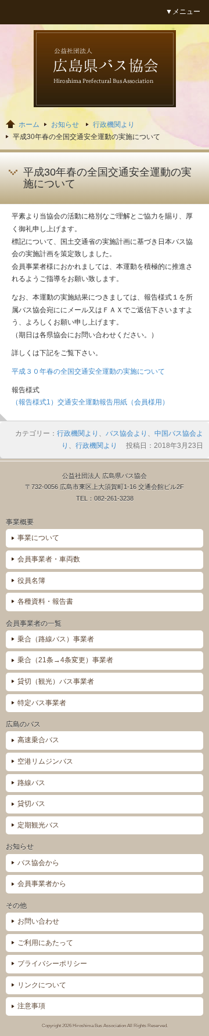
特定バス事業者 (41, 703)
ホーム (29, 125)
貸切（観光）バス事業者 (55, 681)
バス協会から (38, 863)
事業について (38, 538)
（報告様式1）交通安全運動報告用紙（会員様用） (90, 402)
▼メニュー (182, 12)
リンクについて (41, 985)
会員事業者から (41, 884)
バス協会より (126, 433)
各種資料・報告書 (45, 601)
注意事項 (31, 1006)
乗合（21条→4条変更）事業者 (65, 660)
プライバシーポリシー (52, 964)
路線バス (31, 783)
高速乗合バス (38, 740)
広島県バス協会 (105, 68)
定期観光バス (38, 825)
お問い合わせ (38, 921)
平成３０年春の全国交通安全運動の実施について (88, 371)
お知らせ (65, 125)
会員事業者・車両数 (48, 559)
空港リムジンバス (45, 761)
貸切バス (31, 804)
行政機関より (114, 125)
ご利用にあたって (45, 943)
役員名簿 (31, 581)
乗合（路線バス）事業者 (55, 639)
